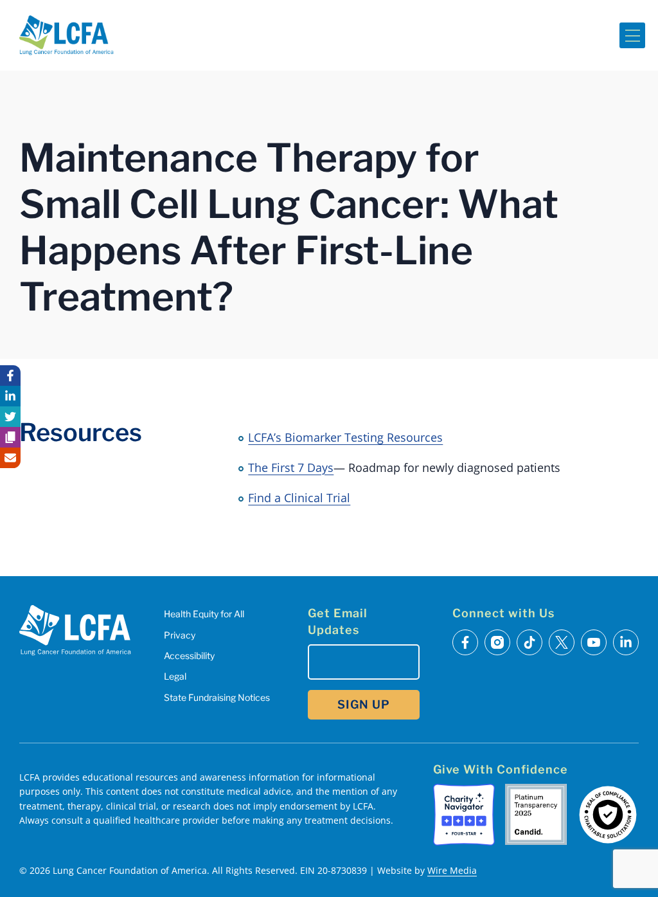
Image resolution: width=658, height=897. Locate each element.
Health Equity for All (204, 613)
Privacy (179, 635)
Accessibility (189, 655)
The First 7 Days (290, 467)
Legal (175, 676)
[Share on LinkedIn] (10, 396)
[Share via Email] (10, 458)
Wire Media (452, 870)
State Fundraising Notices (217, 697)
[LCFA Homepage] (66, 35)
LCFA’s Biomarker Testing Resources (345, 437)
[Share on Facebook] (10, 375)
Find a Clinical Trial (299, 497)
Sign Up (363, 704)
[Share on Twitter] (10, 416)
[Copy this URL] (10, 437)
